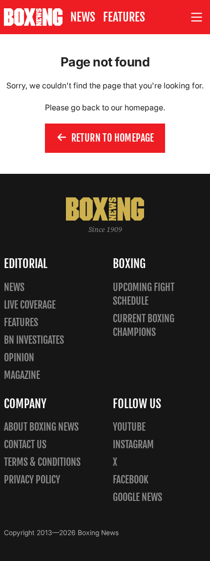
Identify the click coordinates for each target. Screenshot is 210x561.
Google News (137, 497)
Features (124, 17)
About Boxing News (41, 427)
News (82, 17)
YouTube (129, 427)
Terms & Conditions (42, 462)
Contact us (25, 444)
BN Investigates (34, 340)
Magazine (22, 375)
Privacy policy (32, 480)
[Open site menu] (197, 17)
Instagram (133, 444)
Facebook (130, 480)
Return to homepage (112, 138)
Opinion (19, 358)
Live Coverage (30, 305)
